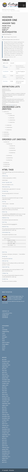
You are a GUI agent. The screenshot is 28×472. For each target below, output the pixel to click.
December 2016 (6, 429)
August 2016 (5, 436)
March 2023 (5, 412)
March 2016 (5, 445)
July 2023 (4, 407)
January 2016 (5, 449)
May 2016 (4, 442)
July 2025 (4, 368)
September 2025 (6, 365)
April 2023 (4, 410)
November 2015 (6, 453)
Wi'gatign (11, 470)
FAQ (5, 173)
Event (3, 333)
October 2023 (5, 401)
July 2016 (4, 438)
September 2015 (6, 456)
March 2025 (5, 374)
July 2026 (4, 359)
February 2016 (5, 447)
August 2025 (5, 366)
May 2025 (4, 370)
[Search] (20, 5)
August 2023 (5, 405)
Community (4, 329)
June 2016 (4, 440)
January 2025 (5, 377)
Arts (3, 327)
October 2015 (5, 454)
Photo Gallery (5, 344)
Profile (3, 346)
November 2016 (6, 431)
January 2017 (5, 427)
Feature (4, 335)
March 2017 (5, 423)
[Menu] (23, 5)
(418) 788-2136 (5, 316)
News (3, 340)
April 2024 (4, 392)
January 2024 (5, 396)
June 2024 (4, 388)
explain (11, 105)
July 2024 (4, 387)
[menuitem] (20, 5)
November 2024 (6, 381)
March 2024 (5, 394)
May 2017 (4, 421)
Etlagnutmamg (5, 331)
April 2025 (4, 372)
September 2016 (6, 434)
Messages (4, 337)
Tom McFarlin (5, 71)
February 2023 (5, 414)
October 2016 (5, 432)
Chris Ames (5, 81)
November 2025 (6, 361)
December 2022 (6, 416)
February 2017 (5, 425)
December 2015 (6, 451)
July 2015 (4, 460)
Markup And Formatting (8, 9)
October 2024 (5, 383)
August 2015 (5, 458)
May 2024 (4, 390)
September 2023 (6, 403)
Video (3, 349)
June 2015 (4, 462)
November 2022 (6, 418)
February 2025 (5, 376)
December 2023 (6, 398)
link (12, 184)
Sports (3, 348)
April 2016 (4, 443)
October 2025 (5, 363)
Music (3, 338)
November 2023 (6, 399)
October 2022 (5, 420)
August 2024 (5, 385)
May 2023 (4, 409)
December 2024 (6, 379)
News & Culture (5, 342)
